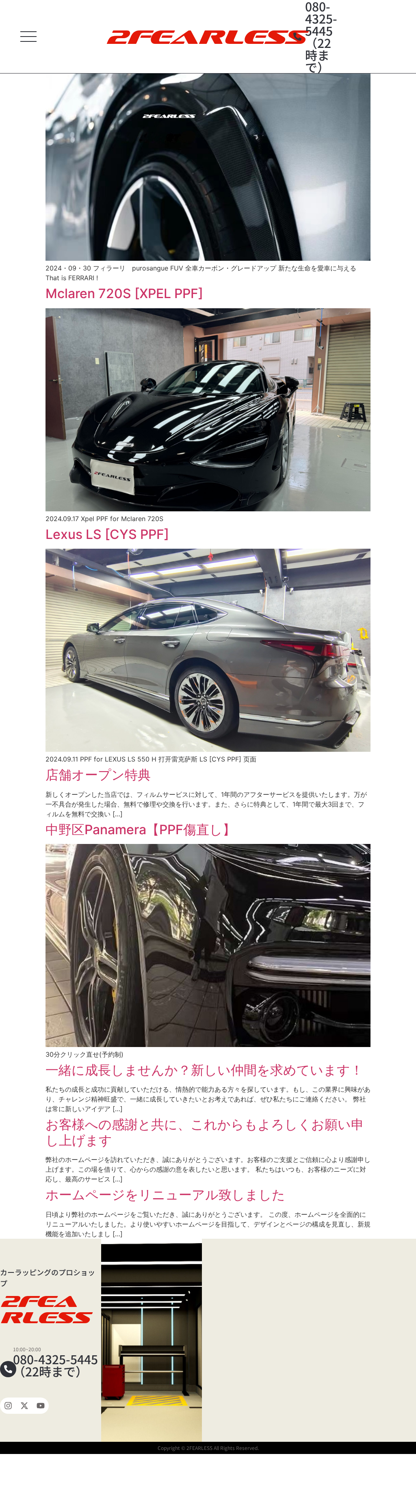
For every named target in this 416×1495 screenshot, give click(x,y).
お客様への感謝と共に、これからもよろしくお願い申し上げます (205, 1132)
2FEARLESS (205, 36)
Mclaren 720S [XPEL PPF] (124, 293)
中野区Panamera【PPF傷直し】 (141, 829)
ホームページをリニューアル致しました (165, 1195)
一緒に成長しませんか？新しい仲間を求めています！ (204, 1070)
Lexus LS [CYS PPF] (107, 534)
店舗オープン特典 (98, 775)
